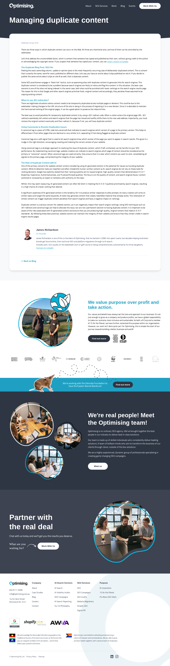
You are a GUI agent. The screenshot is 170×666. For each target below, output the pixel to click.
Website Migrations (85, 601)
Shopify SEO (82, 605)
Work (114, 6)
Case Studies (37, 592)
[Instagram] (116, 656)
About (88, 6)
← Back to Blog (28, 261)
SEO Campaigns (83, 592)
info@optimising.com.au (18, 593)
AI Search (59, 587)
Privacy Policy (31, 656)
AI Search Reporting (63, 601)
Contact (35, 605)
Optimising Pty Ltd (17, 656)
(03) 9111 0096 (16, 589)
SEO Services (101, 6)
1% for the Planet (107, 592)
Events (132, 6)
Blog (123, 6)
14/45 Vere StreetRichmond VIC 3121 (17, 600)
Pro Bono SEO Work (108, 596)
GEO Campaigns (61, 596)
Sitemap (41, 656)
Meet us (98, 466)
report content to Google (117, 61)
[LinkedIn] (111, 656)
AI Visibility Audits (62, 592)
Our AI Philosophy (62, 605)
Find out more (99, 338)
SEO (79, 587)
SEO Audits (82, 596)
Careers (35, 601)
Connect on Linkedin (45, 247)
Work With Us (150, 6)
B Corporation (105, 587)
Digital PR (81, 610)
